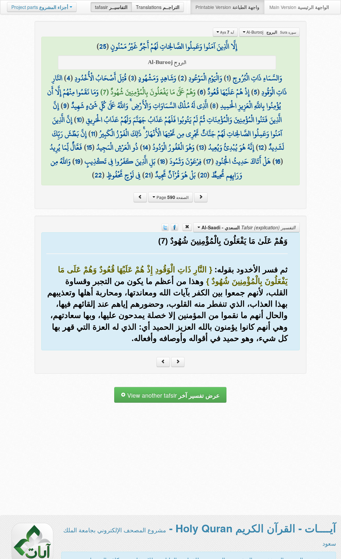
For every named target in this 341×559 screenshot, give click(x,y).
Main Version (299, 7)
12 (261, 147)
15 (89, 147)
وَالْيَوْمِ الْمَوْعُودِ (205, 78)
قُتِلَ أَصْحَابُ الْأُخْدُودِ (101, 78)
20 (203, 175)
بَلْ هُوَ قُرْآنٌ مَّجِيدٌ (175, 175)
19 (77, 161)
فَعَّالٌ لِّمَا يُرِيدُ (66, 147)
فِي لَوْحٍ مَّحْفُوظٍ (123, 175)
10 (79, 119)
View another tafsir (173, 395)
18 (162, 161)
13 (201, 147)
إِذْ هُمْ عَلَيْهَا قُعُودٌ (228, 92)
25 (102, 46)
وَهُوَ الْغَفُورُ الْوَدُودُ (173, 147)
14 (145, 147)
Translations (157, 7)
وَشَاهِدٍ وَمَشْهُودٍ (157, 78)
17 (208, 161)
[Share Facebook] (174, 226)
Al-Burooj (270, 32)
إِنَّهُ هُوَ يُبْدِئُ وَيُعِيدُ (231, 147)
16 (277, 161)
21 (148, 175)
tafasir (111, 7)
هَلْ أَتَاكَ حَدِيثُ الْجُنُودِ (243, 161)
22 (98, 175)
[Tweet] (165, 226)
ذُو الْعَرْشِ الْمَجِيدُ (117, 147)
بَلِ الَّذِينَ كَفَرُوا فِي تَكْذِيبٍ (120, 161)
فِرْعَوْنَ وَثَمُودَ (185, 161)
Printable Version (227, 7)
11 (93, 133)
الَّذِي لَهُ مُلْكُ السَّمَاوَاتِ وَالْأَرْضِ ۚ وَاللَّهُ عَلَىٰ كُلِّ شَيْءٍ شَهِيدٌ (139, 105)
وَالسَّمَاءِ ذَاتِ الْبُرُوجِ (257, 78)
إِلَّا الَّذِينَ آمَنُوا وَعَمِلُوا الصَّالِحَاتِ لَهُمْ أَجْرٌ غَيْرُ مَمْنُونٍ (174, 46)
